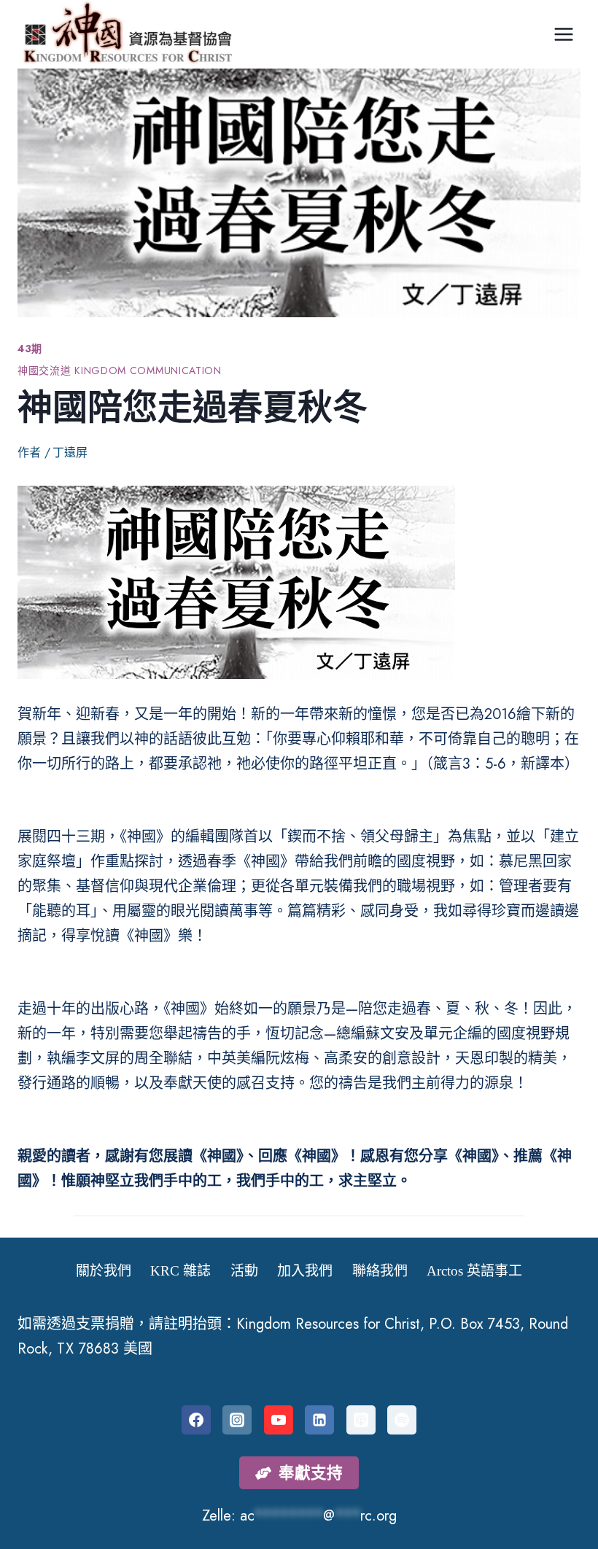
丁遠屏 (70, 452)
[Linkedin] (319, 1420)
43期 (30, 348)
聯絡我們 (380, 1270)
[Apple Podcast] (361, 1420)
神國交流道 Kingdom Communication (120, 370)
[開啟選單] (563, 34)
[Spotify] (401, 1420)
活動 (244, 1270)
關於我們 (103, 1270)
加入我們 (305, 1270)
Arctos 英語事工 (474, 1270)
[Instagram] (237, 1420)
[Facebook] (196, 1420)
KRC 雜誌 (180, 1270)
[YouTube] (278, 1420)
